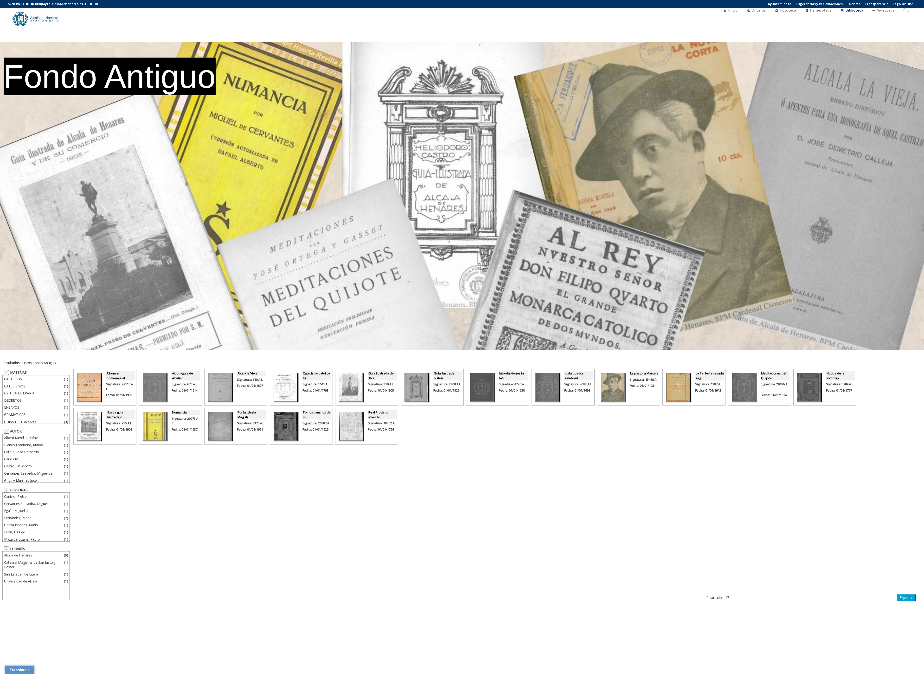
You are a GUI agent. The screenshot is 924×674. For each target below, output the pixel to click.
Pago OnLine (903, 4)
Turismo (853, 4)
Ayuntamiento (779, 4)
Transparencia (876, 4)
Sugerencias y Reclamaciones (819, 4)
